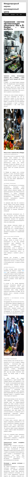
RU (17, 14)
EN (21, 14)
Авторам (12, 14)
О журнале (6, 14)
